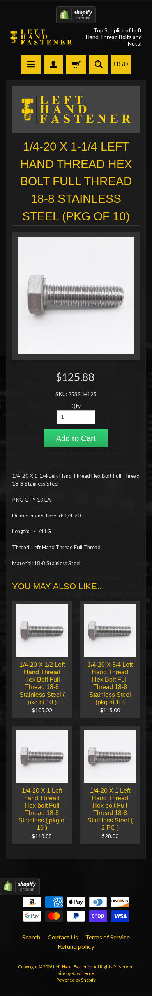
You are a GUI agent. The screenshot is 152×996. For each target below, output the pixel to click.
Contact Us (63, 937)
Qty (76, 406)
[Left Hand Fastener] (41, 37)
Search (31, 937)
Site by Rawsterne (76, 973)
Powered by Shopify (76, 979)
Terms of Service (107, 937)
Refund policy (76, 946)
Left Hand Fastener (72, 966)
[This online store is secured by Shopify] (76, 18)
